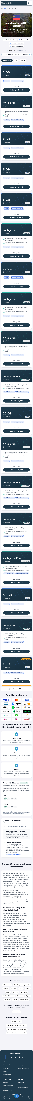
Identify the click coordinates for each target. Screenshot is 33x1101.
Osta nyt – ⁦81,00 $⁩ (16, 682)
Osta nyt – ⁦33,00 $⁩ (16, 545)
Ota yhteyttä (6, 1068)
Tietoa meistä (6, 1065)
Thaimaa (19, 996)
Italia (21, 988)
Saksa (27, 988)
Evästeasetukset (7, 1074)
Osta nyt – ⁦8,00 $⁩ (16, 256)
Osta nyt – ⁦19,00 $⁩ (16, 431)
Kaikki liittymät (7, 60)
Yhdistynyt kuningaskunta (22, 985)
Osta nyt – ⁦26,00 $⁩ (16, 507)
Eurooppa (17, 1012)
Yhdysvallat (6, 985)
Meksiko (7, 999)
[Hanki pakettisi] (16, 1096)
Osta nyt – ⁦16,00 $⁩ (16, 364)
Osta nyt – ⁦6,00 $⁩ (16, 187)
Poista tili (5, 1071)
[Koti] (7, 3)
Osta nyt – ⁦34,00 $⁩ (16, 582)
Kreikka (15, 992)
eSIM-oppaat (21, 1065)
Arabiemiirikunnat (8, 996)
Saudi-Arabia (24, 999)
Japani (28, 996)
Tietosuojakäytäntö (8, 1085)
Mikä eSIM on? (16, 1021)
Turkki (8, 992)
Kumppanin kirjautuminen (21, 1083)
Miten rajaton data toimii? (12, 689)
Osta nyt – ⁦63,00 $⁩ (16, 651)
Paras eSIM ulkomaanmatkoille (16, 1033)
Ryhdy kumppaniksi (22, 1087)
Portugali (24, 992)
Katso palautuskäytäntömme (13, 854)
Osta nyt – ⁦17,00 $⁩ (16, 401)
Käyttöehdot (6, 1082)
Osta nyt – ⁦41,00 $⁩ (16, 613)
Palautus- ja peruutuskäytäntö (7, 1089)
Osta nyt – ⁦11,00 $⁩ (16, 286)
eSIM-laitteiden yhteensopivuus (16, 1029)
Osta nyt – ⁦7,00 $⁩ (16, 217)
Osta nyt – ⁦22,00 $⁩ (16, 470)
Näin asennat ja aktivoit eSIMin (16, 1025)
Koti (5, 8)
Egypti (15, 999)
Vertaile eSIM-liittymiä (23, 1068)
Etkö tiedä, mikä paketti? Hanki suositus (16, 54)
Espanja (13, 988)
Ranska (6, 988)
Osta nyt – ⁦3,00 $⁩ (16, 90)
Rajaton (23, 60)
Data (16, 60)
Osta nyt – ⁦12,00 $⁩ (16, 325)
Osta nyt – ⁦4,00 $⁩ (16, 126)
